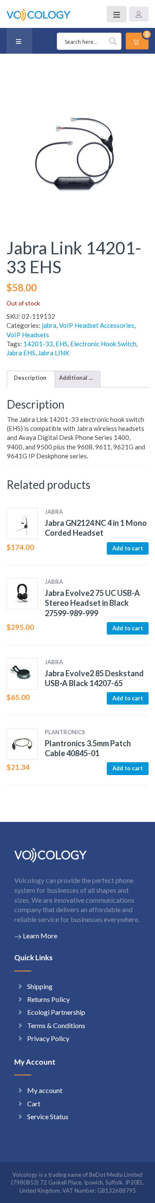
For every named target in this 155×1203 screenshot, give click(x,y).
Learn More (40, 935)
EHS (62, 344)
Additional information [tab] (76, 377)
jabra (49, 325)
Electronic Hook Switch (103, 344)
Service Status (47, 1116)
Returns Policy (48, 999)
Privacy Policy (48, 1038)
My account (44, 1090)
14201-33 (38, 344)
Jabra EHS (20, 353)
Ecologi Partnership (56, 1012)
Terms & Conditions (56, 1025)
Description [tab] (30, 377)
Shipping (40, 986)
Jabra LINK (53, 353)
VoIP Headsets (27, 335)
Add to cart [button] (127, 548)
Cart (33, 1103)
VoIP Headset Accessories (96, 325)
